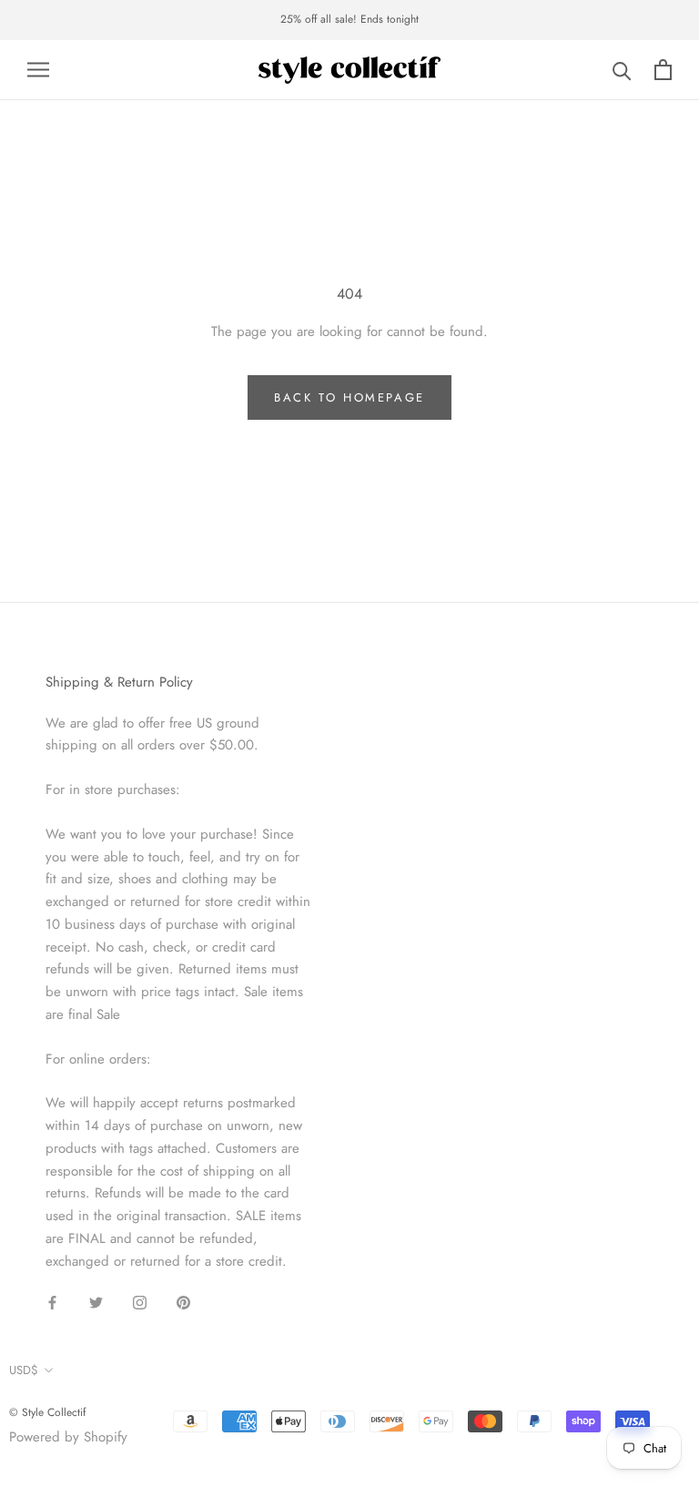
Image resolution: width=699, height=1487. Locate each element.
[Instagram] (140, 1301)
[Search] (622, 69)
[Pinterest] (183, 1301)
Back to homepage (349, 397)
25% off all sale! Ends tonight (349, 19)
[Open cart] (663, 69)
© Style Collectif (47, 1412)
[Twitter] (96, 1301)
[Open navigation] (38, 69)
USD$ (23, 1370)
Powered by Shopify (68, 1437)
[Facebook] (52, 1301)
